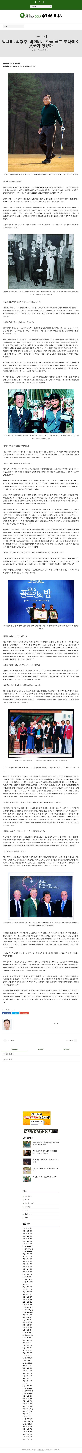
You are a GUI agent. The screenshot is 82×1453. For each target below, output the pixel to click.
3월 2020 (26, 1381)
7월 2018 (26, 1431)
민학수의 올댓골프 (39, 1450)
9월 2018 (26, 1426)
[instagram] (39, 2)
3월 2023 (26, 1299)
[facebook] (35, 2)
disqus (40, 1049)
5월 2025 (26, 1233)
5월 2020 (26, 1376)
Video (27, 1210)
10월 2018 (26, 1424)
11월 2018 (26, 1421)
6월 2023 (26, 1292)
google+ (25, 1013)
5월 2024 (26, 1264)
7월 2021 (26, 1345)
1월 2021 (26, 1355)
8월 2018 (26, 1429)
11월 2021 (26, 1335)
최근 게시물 (11, 1040)
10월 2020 (26, 1363)
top (44, 36)
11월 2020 (26, 1360)
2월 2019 (26, 1414)
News (38, 36)
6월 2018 (26, 1434)
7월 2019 (26, 1401)
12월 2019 (26, 1388)
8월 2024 (26, 1256)
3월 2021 (26, 1350)
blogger (15, 1049)
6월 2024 (26, 1261)
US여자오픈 (29, 1203)
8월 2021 (26, 1343)
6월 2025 (26, 1231)
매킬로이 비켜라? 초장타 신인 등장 (44, 1177)
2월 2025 (26, 1241)
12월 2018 (26, 1419)
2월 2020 (26, 1383)
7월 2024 (26, 1259)
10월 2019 (26, 1393)
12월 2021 (26, 1332)
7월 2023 (26, 1289)
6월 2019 (26, 1403)
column (28, 1214)
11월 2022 (26, 1310)
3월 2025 (26, 1238)
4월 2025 (26, 1236)
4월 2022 (26, 1322)
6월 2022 (26, 1317)
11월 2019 (26, 1391)
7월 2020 (26, 1370)
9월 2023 (26, 1284)
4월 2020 (26, 1378)
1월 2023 (26, 1304)
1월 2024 (26, 1274)
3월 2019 (26, 1411)
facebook (7, 1013)
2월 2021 (26, 1353)
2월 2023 (26, 1302)
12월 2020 (26, 1358)
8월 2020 (26, 1368)
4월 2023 (26, 1297)
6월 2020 (26, 1373)
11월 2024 (26, 1249)
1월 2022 (26, 1330)
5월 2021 (26, 1348)
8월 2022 (26, 1315)
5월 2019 (26, 1406)
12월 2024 (26, 1246)
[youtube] (43, 2)
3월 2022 (26, 1325)
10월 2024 (26, 1251)
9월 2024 (26, 1254)
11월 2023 (26, 1279)
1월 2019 (26, 1416)
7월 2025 (26, 1228)
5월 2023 (26, 1294)
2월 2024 (26, 1271)
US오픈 (28, 1207)
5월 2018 (26, 1437)
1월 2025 (26, 1244)
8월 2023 (26, 1287)
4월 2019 (26, 1409)
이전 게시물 (69, 1040)
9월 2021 (26, 1340)
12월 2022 (26, 1307)
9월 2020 (26, 1365)
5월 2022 (26, 1320)
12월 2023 (26, 1276)
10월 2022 (26, 1312)
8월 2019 (26, 1398)
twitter (16, 1013)
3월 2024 (26, 1269)
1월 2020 (26, 1386)
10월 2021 (26, 1338)
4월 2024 (26, 1266)
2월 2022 (26, 1327)
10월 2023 (26, 1282)
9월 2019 (26, 1396)
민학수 (34, 50)
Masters (28, 1196)
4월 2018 (26, 1439)
